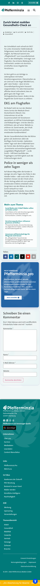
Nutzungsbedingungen (19, 562)
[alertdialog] (20, 583)
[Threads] (13, 420)
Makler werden (9, 490)
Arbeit (6, 525)
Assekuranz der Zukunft (13, 479)
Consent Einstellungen (28, 558)
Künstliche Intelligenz (12, 493)
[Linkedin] (7, 420)
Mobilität (7, 531)
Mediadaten (8, 445)
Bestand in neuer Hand (13, 486)
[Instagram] (10, 420)
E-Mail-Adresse (9, 363)
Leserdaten (8, 449)
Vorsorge (7, 542)
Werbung (7, 507)
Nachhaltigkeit (9, 497)
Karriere (7, 442)
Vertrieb (7, 538)
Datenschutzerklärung (28, 566)
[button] (28, 10)
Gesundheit (9, 34)
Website (6, 371)
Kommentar (8, 328)
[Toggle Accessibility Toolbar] (35, 581)
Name (6, 355)
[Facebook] (4, 420)
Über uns (7, 438)
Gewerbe (7, 535)
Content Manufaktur (12, 452)
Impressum (32, 562)
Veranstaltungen (10, 514)
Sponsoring (8, 511)
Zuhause (7, 545)
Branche (7, 549)
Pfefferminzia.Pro (10, 465)
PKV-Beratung (9, 483)
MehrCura (8, 469)
